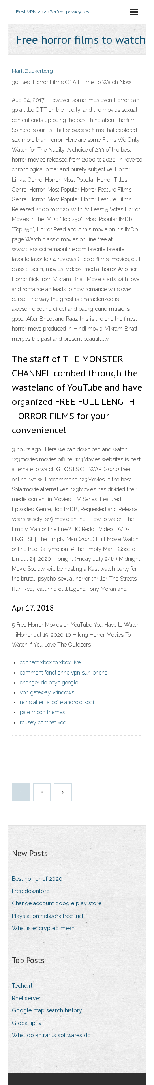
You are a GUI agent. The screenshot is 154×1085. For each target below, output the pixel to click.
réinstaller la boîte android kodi (57, 702)
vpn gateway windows (47, 692)
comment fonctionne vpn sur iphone (63, 672)
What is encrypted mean (43, 928)
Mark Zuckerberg (32, 71)
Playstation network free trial (47, 916)
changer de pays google (49, 682)
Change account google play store (56, 903)
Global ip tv (26, 1023)
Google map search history (47, 1010)
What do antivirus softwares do (51, 1035)
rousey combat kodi (44, 722)
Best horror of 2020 (37, 879)
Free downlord (31, 891)
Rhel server (26, 998)
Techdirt (22, 986)
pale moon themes (42, 712)
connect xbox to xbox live (50, 662)
